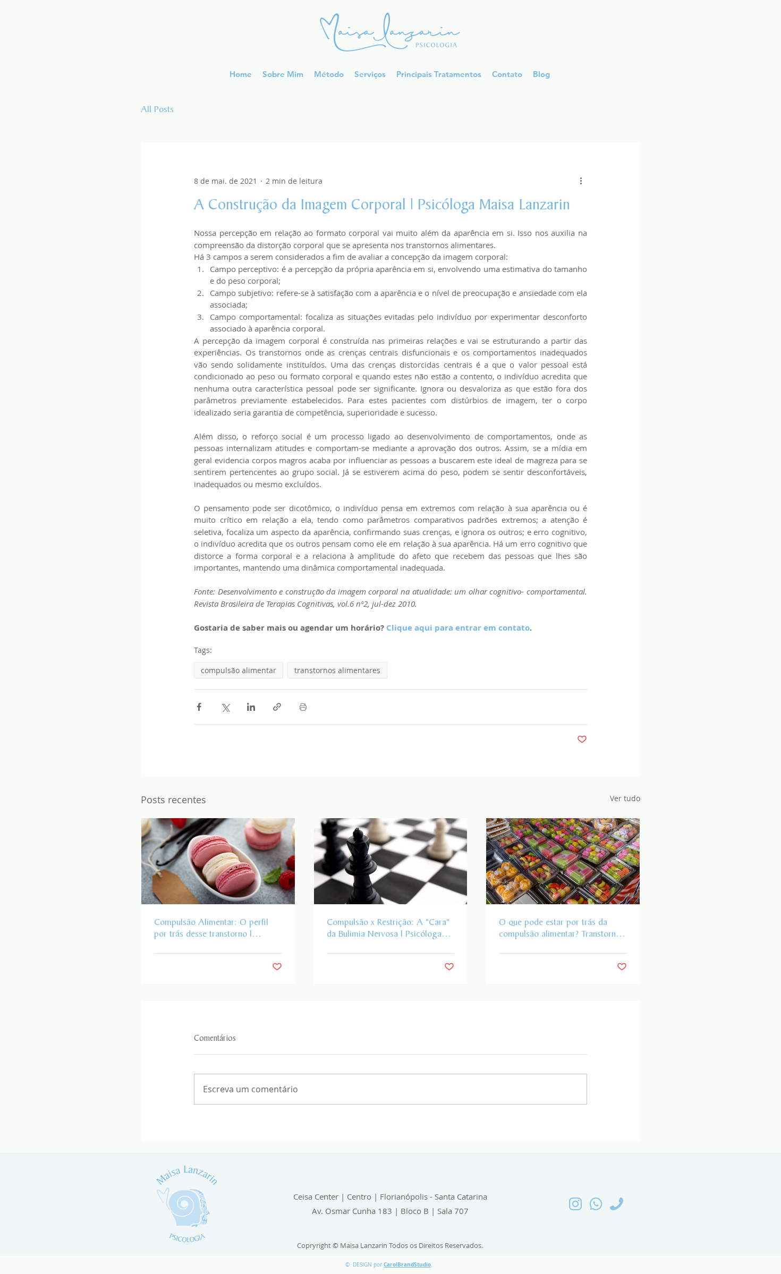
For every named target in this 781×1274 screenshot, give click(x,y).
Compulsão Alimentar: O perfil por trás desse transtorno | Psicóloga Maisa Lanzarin (211, 929)
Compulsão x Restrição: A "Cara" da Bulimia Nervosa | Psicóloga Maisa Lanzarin (388, 929)
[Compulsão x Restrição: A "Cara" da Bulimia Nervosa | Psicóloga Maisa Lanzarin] (391, 861)
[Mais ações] (580, 180)
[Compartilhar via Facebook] (199, 707)
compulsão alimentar (238, 670)
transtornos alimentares (337, 670)
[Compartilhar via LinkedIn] (251, 707)
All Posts (157, 110)
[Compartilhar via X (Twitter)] (225, 707)
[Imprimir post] (303, 707)
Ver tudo (625, 798)
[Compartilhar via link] (277, 707)
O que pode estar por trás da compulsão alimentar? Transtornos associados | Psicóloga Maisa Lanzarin (561, 929)
